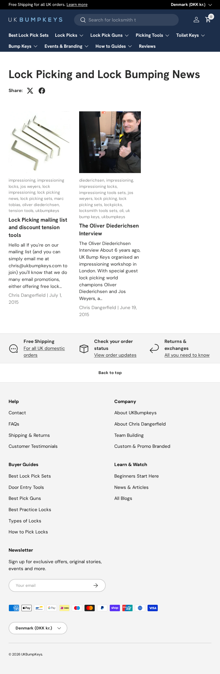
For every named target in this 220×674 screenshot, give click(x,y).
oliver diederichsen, (41, 204)
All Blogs (123, 498)
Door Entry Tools (26, 487)
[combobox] (126, 20)
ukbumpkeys (47, 210)
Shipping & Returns (29, 435)
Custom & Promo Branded (142, 446)
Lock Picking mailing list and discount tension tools (38, 227)
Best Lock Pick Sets (29, 35)
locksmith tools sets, (99, 210)
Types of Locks (25, 521)
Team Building (129, 435)
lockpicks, (113, 204)
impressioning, (23, 180)
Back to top (110, 372)
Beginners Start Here (136, 476)
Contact (17, 413)
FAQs (14, 424)
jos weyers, (31, 186)
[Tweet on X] (30, 91)
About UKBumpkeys (135, 413)
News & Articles (131, 487)
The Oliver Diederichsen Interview (109, 229)
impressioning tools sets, (103, 192)
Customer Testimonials (33, 446)
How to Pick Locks (28, 532)
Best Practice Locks (30, 509)
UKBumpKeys (31, 654)
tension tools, (22, 210)
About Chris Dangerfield (140, 424)
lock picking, (106, 198)
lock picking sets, (37, 198)
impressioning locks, (98, 186)
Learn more (77, 4)
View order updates (115, 355)
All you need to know (187, 355)
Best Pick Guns (25, 498)
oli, (122, 210)
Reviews (147, 46)
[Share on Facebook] (42, 91)
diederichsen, (92, 180)
